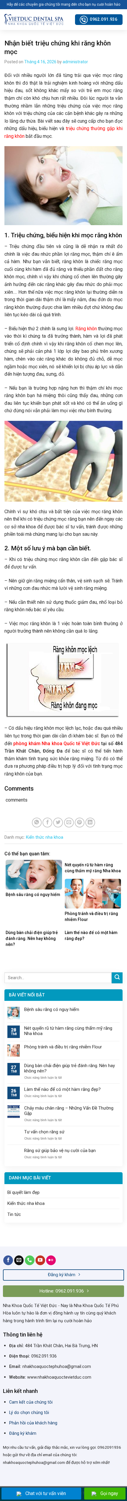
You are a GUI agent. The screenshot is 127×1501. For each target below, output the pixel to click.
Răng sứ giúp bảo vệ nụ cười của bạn (60, 1150)
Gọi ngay (109, 1493)
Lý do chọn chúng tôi (29, 1412)
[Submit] (117, 977)
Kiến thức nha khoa (44, 837)
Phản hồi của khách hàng (33, 1423)
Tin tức (14, 1214)
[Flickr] (51, 1260)
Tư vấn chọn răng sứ (44, 1132)
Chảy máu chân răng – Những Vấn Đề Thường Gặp (68, 1110)
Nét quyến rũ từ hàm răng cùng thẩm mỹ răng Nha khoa (68, 1031)
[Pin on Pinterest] (79, 822)
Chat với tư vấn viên (45, 1493)
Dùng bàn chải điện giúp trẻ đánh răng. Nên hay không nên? (69, 1068)
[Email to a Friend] (69, 822)
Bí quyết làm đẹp (23, 1192)
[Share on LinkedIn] (90, 822)
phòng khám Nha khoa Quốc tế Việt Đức (56, 743)
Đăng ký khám (22, 1433)
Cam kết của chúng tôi (31, 1402)
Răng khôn (86, 328)
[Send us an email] (19, 1260)
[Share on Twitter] (58, 822)
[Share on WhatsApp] (37, 822)
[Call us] (30, 1260)
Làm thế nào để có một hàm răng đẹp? (62, 1089)
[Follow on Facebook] (8, 1260)
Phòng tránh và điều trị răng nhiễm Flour (63, 1047)
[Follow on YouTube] (40, 1260)
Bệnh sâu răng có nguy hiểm (51, 1009)
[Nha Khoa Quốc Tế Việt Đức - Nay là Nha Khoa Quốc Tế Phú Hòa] (34, 19)
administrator (75, 61)
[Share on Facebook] (47, 822)
